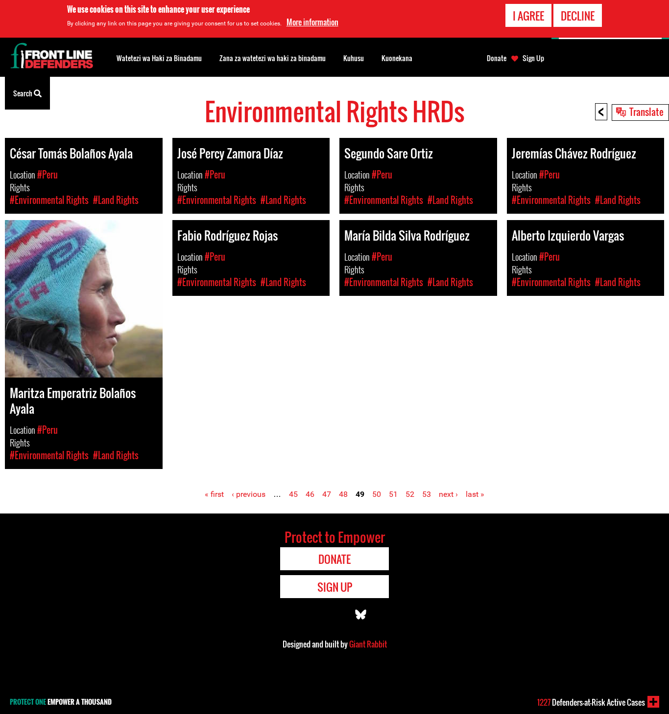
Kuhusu (353, 58)
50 (376, 494)
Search (23, 93)
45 (293, 494)
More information (312, 22)
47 (326, 494)
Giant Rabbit (368, 644)
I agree (528, 15)
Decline (578, 15)
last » (475, 494)
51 (393, 494)
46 (310, 494)
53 (426, 494)
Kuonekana (397, 58)
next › (448, 494)
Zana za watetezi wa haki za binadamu (272, 58)
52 (410, 494)
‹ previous (248, 494)
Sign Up (533, 58)
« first (214, 494)
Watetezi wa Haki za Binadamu (159, 58)
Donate (496, 58)
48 (343, 494)
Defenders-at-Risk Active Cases (591, 702)
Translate (646, 111)
